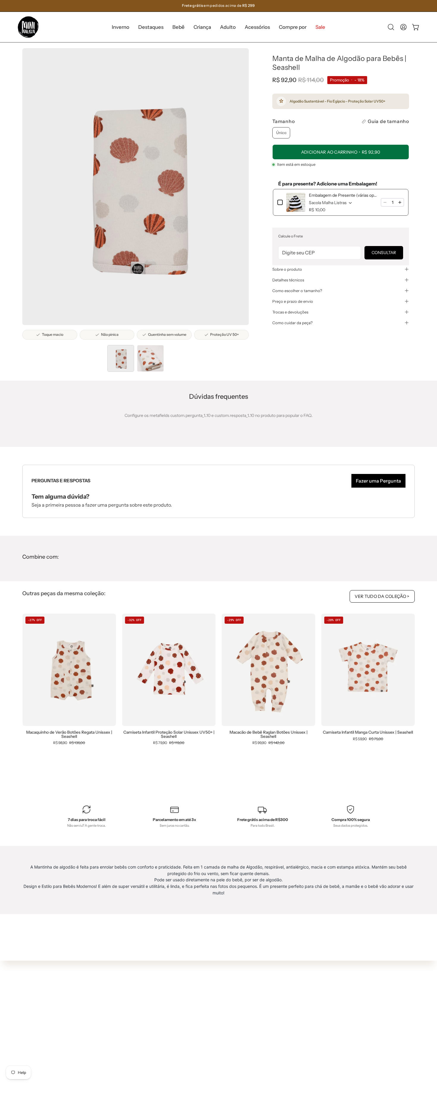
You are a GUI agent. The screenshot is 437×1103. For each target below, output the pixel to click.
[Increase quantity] (400, 202)
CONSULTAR (384, 252)
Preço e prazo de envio (292, 301)
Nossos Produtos (220, 1001)
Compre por (135, 1047)
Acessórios (133, 1038)
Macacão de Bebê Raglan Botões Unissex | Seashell (268, 734)
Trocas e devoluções (290, 312)
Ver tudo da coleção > (382, 596)
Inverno (131, 994)
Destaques (133, 1003)
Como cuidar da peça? (292, 322)
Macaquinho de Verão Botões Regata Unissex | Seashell (69, 734)
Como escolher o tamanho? (297, 290)
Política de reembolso (225, 1036)
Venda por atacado (222, 1054)
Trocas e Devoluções (224, 1019)
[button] (151, 27)
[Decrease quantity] (385, 202)
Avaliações (214, 1045)
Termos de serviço (221, 1027)
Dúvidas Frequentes (224, 983)
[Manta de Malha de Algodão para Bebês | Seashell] (120, 358)
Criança (131, 1021)
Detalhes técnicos (288, 280)
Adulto (129, 1030)
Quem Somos (217, 992)
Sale (127, 1056)
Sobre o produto (287, 269)
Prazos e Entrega (220, 1010)
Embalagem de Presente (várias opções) (343, 195)
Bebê (128, 1012)
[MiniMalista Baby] (28, 27)
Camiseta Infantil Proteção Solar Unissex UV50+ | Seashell (168, 734)
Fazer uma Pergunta (378, 481)
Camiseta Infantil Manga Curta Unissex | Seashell (368, 732)
